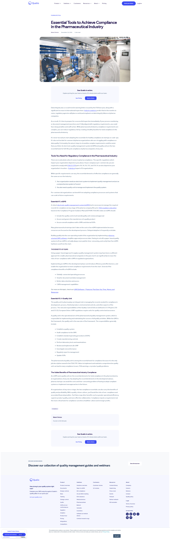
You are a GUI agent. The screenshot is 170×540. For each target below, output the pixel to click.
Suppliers (62, 510)
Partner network (114, 499)
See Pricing (79, 98)
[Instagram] (138, 514)
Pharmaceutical (56, 15)
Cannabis (79, 508)
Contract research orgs (83, 518)
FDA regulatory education (108, 208)
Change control (64, 499)
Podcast (112, 496)
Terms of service (130, 504)
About (96, 3)
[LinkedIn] (127, 514)
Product (56, 3)
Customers (77, 3)
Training (62, 496)
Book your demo (128, 3)
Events (111, 494)
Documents (63, 488)
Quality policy (129, 496)
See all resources (135, 463)
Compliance (55, 408)
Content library (114, 485)
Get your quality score (36, 497)
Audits (62, 502)
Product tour (63, 515)
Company (128, 485)
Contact (128, 494)
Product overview (65, 485)
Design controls (64, 491)
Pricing (104, 3)
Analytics (62, 513)
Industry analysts (90, 110)
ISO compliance (81, 491)
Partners (128, 491)
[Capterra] (130, 517)
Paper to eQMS (81, 488)
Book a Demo (90, 98)
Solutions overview (82, 485)
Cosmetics (80, 511)
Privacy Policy (106, 532)
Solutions (66, 3)
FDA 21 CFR (71, 165)
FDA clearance (81, 496)
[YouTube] (134, 514)
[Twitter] (130, 514)
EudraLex (71, 168)
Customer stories (98, 485)
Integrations (63, 521)
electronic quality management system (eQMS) (73, 205)
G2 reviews (96, 488)
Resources (86, 3)
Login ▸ (139, 3)
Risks (61, 494)
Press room (113, 491)
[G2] (127, 517)
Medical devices (81, 499)
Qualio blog (113, 488)
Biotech (79, 505)
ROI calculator (113, 502)
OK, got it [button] (117, 536)
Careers (128, 488)
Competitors (63, 524)
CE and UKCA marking (82, 494)
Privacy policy (129, 506)
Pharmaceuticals (81, 502)
